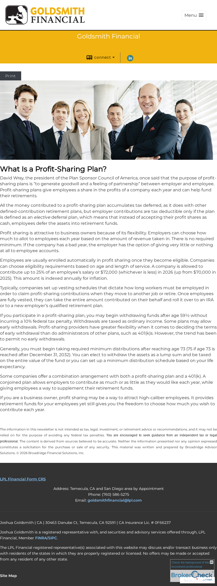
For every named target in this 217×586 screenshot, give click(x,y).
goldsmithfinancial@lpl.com (115, 500)
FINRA (41, 538)
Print (10, 76)
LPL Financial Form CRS (23, 479)
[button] (194, 15)
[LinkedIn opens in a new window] (130, 60)
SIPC (52, 538)
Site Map (8, 575)
